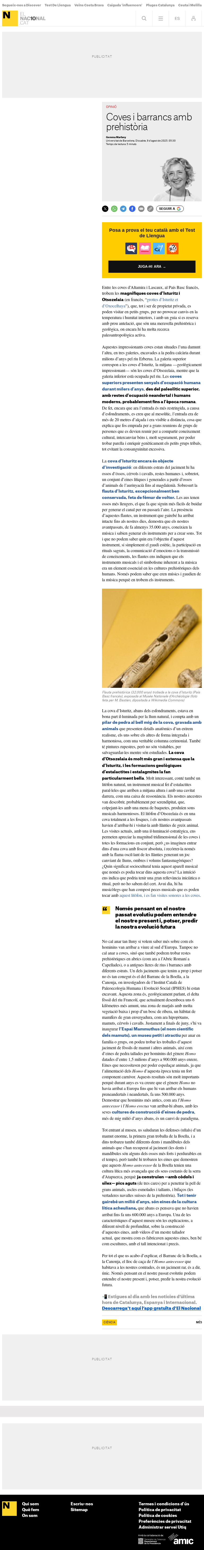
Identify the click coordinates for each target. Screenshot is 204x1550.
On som (29, 1516)
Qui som (30, 1504)
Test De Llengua (58, 5)
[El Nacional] (10, 18)
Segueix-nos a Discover (21, 5)
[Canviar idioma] (177, 18)
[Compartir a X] (105, 209)
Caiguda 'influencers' (124, 5)
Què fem (30, 1510)
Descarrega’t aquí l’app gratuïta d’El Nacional (151, 1308)
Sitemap (79, 1510)
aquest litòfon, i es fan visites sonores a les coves (160, 895)
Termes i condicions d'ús (164, 1504)
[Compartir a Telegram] (123, 209)
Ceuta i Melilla (190, 5)
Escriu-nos (82, 1504)
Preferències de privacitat (165, 1522)
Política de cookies (158, 1516)
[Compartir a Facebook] (132, 209)
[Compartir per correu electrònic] (141, 209)
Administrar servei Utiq (162, 1527)
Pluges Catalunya (160, 5)
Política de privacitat (160, 1510)
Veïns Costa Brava (89, 5)
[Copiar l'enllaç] (150, 209)
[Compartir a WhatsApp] (114, 209)
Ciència (109, 1322)
